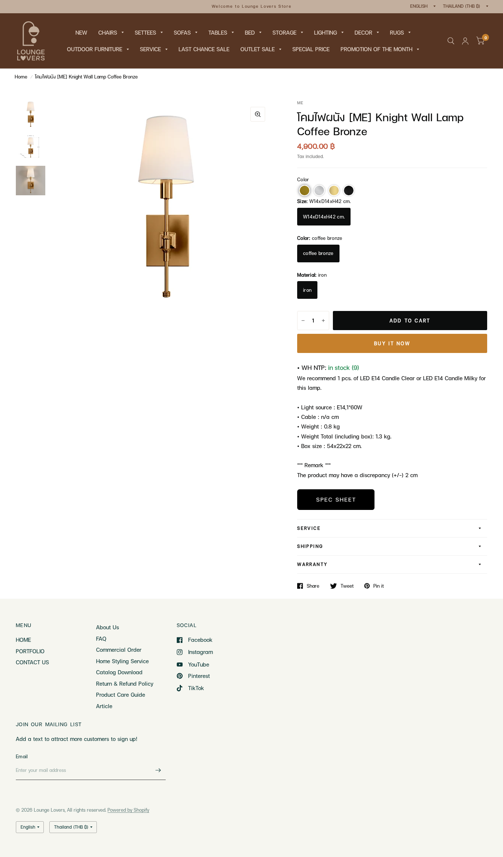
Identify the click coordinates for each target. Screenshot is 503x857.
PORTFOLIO (30, 651)
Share (313, 586)
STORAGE (284, 32)
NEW (81, 32)
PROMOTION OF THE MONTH (376, 49)
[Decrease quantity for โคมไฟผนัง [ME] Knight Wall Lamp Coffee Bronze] (303, 320)
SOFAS (182, 32)
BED (250, 32)
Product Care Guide (120, 694)
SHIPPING (310, 546)
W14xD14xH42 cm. (324, 216)
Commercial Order (118, 650)
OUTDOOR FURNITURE (94, 49)
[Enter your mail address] (158, 770)
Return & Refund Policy (124, 683)
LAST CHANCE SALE (204, 49)
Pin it (378, 586)
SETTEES (145, 32)
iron (307, 290)
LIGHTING (325, 32)
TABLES (217, 32)
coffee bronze (318, 253)
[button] (304, 190)
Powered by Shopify (128, 810)
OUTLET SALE (257, 49)
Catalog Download (119, 672)
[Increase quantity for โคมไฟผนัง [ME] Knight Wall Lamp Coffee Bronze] (323, 320)
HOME (23, 640)
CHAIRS (107, 32)
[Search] (451, 41)
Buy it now (392, 343)
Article (104, 706)
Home (21, 76)
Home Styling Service (122, 661)
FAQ (101, 638)
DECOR (363, 32)
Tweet (347, 586)
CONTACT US (32, 662)
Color (303, 179)
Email (22, 756)
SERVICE (150, 49)
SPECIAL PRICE (311, 49)
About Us (107, 627)
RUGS (397, 32)
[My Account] (465, 41)
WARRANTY (312, 564)
